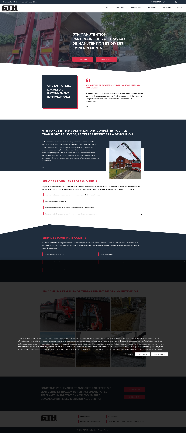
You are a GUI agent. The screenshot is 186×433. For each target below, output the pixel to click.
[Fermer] (184, 261)
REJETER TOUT (142, 354)
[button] (125, 160)
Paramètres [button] (129, 354)
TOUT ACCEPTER (159, 354)
